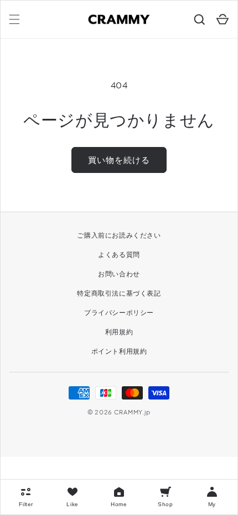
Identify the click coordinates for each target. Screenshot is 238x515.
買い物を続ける (119, 159)
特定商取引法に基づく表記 (119, 293)
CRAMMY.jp (132, 412)
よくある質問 (119, 254)
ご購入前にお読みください (119, 235)
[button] (14, 19)
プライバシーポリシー (119, 312)
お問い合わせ (119, 274)
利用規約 (119, 332)
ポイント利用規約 (119, 351)
